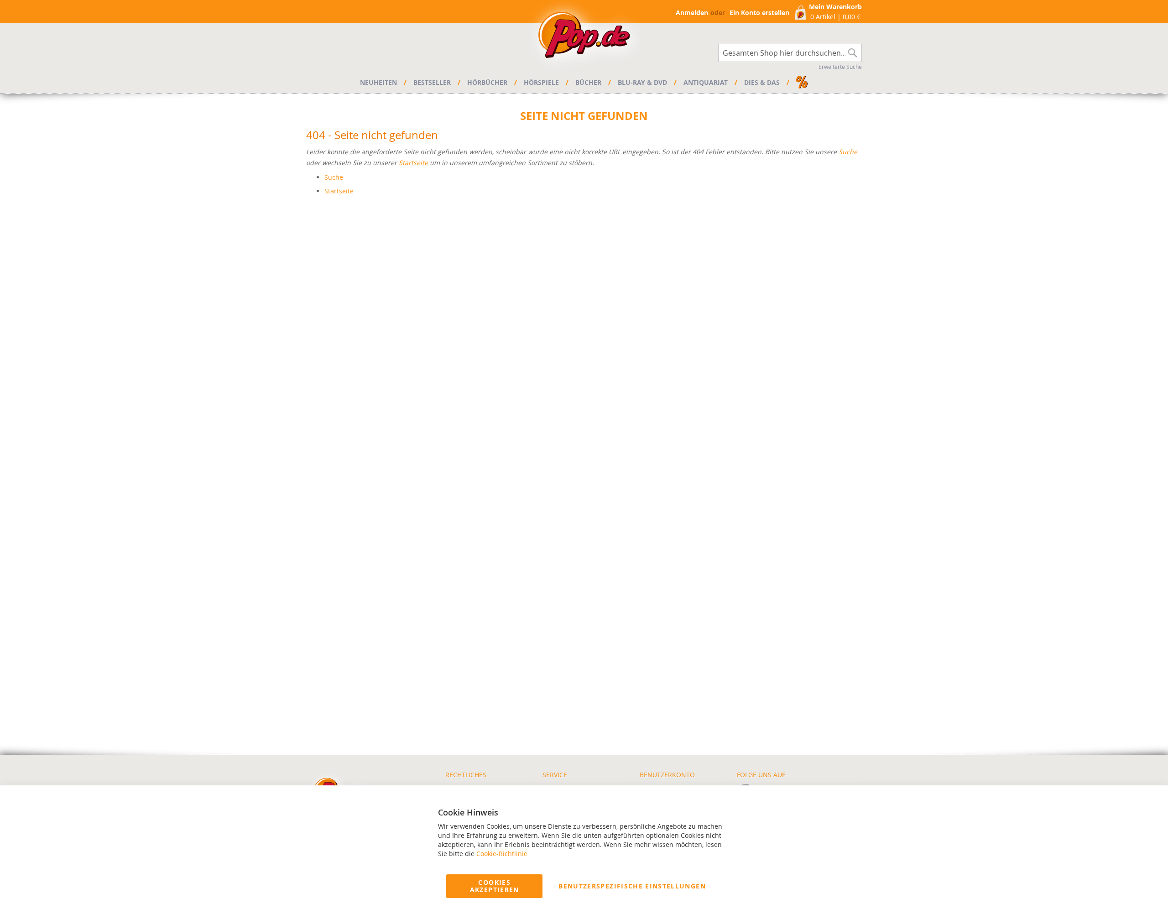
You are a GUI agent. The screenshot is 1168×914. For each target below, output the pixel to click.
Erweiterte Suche (840, 66)
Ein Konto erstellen (759, 12)
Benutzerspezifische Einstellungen (632, 886)
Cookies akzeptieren (494, 886)
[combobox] (790, 53)
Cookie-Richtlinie (501, 853)
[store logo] (584, 37)
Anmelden (692, 12)
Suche (848, 151)
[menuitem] (380, 82)
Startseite (413, 162)
